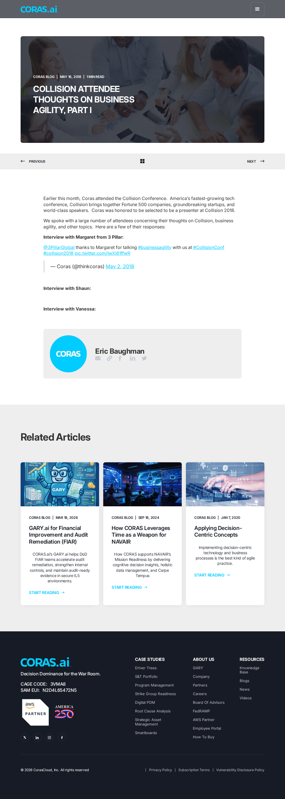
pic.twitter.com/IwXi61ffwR (102, 253)
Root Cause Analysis (153, 711)
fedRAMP (201, 711)
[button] (257, 9)
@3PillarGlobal (59, 247)
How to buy (203, 737)
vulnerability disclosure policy (240, 770)
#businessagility (154, 247)
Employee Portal (207, 728)
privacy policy (160, 770)
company (201, 677)
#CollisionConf (208, 247)
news (245, 689)
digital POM (145, 702)
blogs (244, 681)
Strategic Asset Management (148, 722)
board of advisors (209, 702)
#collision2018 (58, 253)
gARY (198, 668)
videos (246, 698)
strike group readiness (155, 694)
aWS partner (204, 720)
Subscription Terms (194, 770)
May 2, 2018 (120, 266)
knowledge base (249, 670)
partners (200, 685)
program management (154, 685)
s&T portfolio (146, 677)
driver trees (146, 668)
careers (200, 694)
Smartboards (146, 733)
